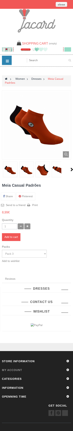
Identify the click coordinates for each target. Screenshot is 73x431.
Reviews (10, 278)
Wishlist (41, 311)
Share (9, 196)
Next (71, 169)
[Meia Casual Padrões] (10, 170)
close (61, 4)
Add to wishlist (10, 261)
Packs (6, 246)
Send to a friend (16, 205)
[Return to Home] (6, 78)
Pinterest (27, 196)
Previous (2, 169)
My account (12, 370)
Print (35, 205)
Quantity (7, 219)
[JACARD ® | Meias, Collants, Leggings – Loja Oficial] (36, 20)
